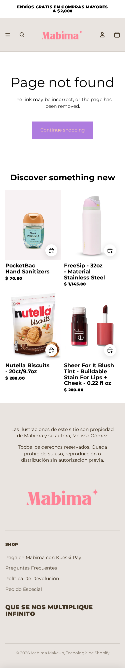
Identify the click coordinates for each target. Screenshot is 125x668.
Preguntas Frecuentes (31, 568)
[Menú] (7, 34)
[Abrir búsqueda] (22, 34)
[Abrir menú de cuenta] (102, 34)
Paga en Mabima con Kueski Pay (43, 557)
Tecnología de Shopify (88, 652)
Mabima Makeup (47, 652)
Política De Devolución (32, 579)
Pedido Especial (23, 589)
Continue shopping (62, 130)
